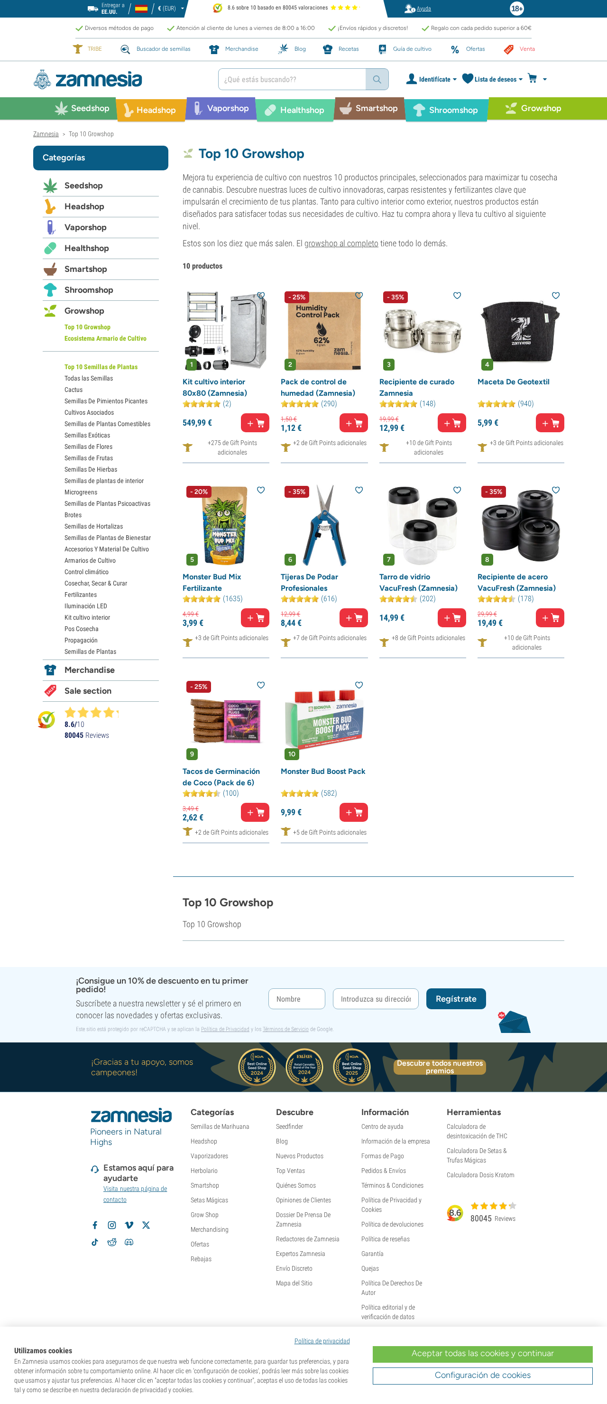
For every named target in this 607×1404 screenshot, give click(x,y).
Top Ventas (290, 1170)
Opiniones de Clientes (303, 1200)
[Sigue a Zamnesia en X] (146, 1225)
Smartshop (85, 269)
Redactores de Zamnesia (308, 1239)
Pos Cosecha (81, 628)
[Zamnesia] (118, 79)
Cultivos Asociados (89, 412)
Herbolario (204, 1170)
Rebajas (201, 1259)
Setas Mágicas (209, 1200)
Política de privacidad (322, 1341)
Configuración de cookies (483, 1375)
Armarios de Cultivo (90, 560)
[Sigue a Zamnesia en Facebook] (95, 1225)
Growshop (84, 311)
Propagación (81, 640)
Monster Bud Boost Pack (323, 771)
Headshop (84, 206)
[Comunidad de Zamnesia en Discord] (129, 1242)
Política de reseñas (385, 1239)
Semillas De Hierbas (90, 469)
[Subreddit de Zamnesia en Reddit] (112, 1242)
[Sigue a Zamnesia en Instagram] (112, 1225)
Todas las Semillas (88, 378)
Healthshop (86, 248)
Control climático (86, 572)
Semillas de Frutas (88, 458)
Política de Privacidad (225, 1029)
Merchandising (210, 1229)
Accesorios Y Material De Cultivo (106, 549)
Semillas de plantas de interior (104, 480)
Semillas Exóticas (87, 435)
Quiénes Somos (296, 1185)
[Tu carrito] (539, 79)
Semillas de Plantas (90, 651)
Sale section (87, 691)
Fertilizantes (80, 594)
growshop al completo (341, 243)
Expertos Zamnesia (300, 1253)
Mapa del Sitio (294, 1283)
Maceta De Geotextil (514, 381)
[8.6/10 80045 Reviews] (95, 712)
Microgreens (80, 492)
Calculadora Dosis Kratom (481, 1175)
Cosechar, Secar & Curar (95, 583)
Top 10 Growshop (87, 327)
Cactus (73, 389)
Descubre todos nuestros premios (440, 1067)
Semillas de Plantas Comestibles (107, 424)
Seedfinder (289, 1126)
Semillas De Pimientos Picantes (105, 401)
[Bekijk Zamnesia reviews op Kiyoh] (46, 719)
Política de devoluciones (392, 1224)
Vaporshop (85, 227)
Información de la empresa (395, 1141)
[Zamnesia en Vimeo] (129, 1225)
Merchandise (89, 670)
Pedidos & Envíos (383, 1170)
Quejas (370, 1268)
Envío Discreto (294, 1268)
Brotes (73, 515)
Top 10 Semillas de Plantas (101, 367)
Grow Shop (205, 1214)
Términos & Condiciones (392, 1185)
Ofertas (200, 1244)
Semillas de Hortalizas (93, 526)
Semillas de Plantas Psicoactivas (107, 503)
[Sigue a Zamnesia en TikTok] (95, 1242)
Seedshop (83, 185)
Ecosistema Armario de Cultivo (105, 338)
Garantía (372, 1253)
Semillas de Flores (88, 446)
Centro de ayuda (382, 1126)
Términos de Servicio (286, 1029)
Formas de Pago (382, 1156)
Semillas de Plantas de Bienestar (107, 537)
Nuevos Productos (299, 1156)
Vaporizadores (209, 1156)
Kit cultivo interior (87, 617)
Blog (282, 1141)
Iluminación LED (85, 606)
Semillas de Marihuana (220, 1126)
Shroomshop (88, 290)
